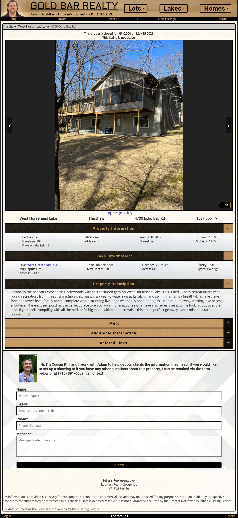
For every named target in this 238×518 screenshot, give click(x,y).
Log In (7, 516)
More (231, 516)
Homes (214, 8)
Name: (21, 389)
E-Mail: (22, 404)
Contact (222, 19)
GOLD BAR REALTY (74, 6)
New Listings (167, 19)
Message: (24, 434)
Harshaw (9, 26)
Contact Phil (119, 516)
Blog (13, 19)
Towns (62, 19)
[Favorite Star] (215, 218)
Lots (134, 8)
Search (112, 19)
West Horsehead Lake (33, 26)
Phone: (22, 419)
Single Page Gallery (119, 213)
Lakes (172, 8)
